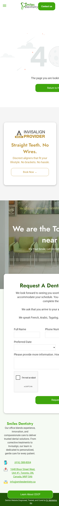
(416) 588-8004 (23, 462)
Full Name (20, 329)
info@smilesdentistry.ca (23, 481)
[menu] (5, 6)
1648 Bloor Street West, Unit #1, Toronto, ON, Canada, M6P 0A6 (22, 473)
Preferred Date (23, 341)
